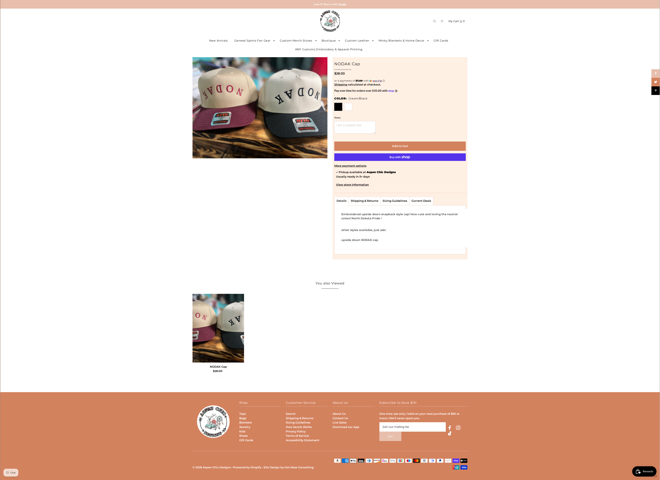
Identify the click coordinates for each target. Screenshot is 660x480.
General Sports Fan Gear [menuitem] (252, 40)
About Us (339, 413)
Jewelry (244, 427)
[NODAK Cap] (218, 328)
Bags (242, 418)
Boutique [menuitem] (329, 40)
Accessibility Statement (302, 440)
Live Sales (339, 422)
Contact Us (340, 418)
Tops (242, 413)
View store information (352, 184)
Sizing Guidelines (395, 200)
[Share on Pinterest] (655, 90)
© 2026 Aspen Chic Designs (211, 467)
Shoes (243, 435)
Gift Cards (246, 440)
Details (341, 200)
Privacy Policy (296, 431)
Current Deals (421, 200)
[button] (400, 80)
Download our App (346, 427)
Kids (242, 431)
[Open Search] (434, 21)
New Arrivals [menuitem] (218, 40)
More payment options (350, 165)
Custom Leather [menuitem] (357, 40)
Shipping (340, 84)
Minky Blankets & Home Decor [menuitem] (402, 40)
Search (291, 413)
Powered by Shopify (247, 467)
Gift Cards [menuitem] (441, 40)
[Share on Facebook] (655, 73)
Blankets (245, 422)
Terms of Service (297, 435)
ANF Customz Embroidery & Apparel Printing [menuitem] (328, 49)
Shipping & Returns (364, 200)
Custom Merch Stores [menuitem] (296, 40)
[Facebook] (450, 428)
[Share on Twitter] (655, 82)
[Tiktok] (450, 434)
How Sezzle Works (299, 427)
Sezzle (342, 4)
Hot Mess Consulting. (299, 467)
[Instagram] (458, 428)
